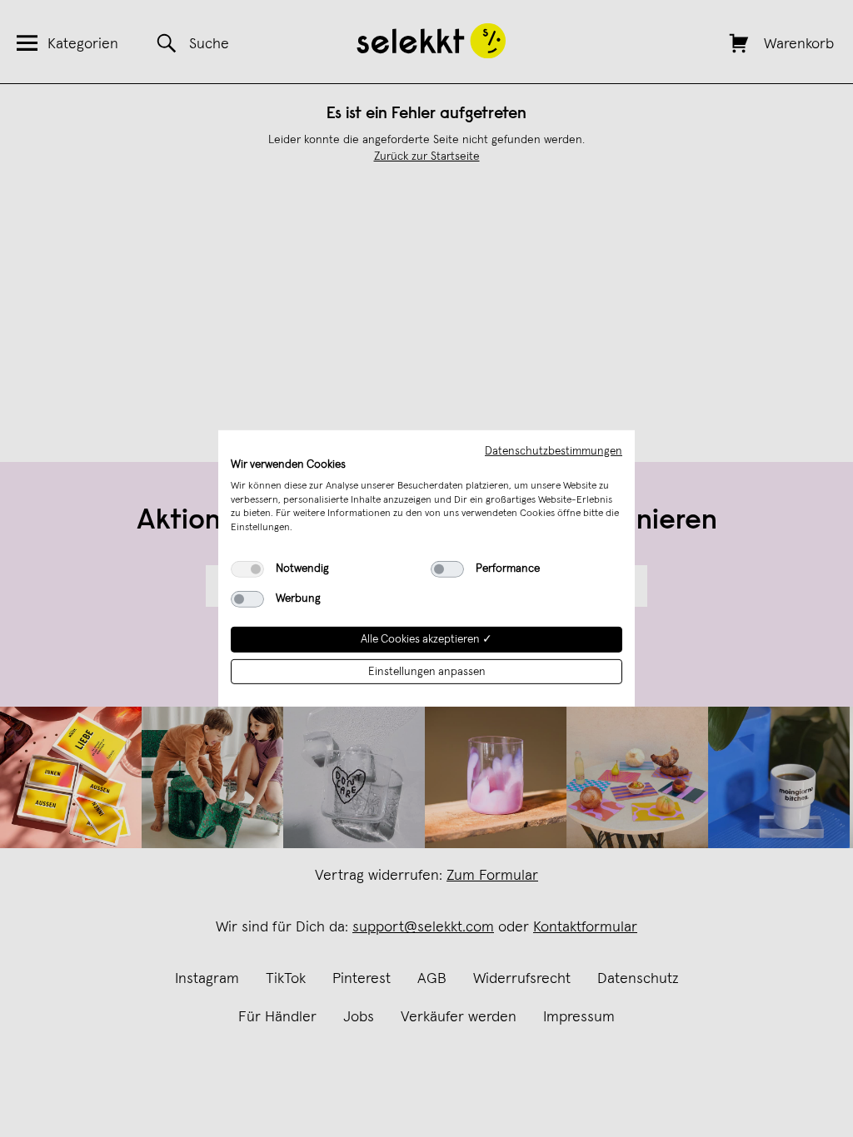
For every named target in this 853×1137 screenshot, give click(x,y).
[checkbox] (247, 569)
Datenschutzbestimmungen (553, 451)
